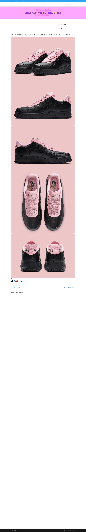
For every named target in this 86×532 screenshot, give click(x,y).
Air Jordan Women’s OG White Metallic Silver (24, 463)
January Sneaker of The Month (20, 409)
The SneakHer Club (49, 4)
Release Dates (66, 4)
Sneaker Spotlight (57, 4)
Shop (71, 4)
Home (42, 4)
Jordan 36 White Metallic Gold (20, 517)
